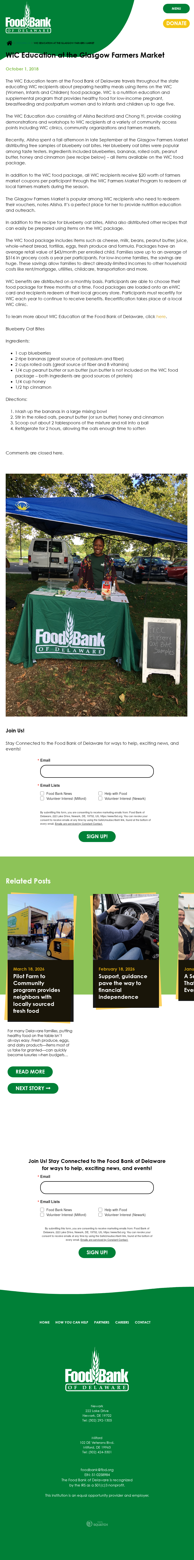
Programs (23, 43)
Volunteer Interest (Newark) (125, 798)
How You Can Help (71, 1322)
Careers (122, 1322)
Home (44, 1322)
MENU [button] (176, 8)
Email (45, 760)
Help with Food (116, 794)
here (161, 316)
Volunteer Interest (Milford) (66, 798)
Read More (30, 1058)
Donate (176, 23)
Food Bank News (59, 794)
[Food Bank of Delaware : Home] (28, 17)
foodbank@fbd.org (97, 1469)
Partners (101, 1322)
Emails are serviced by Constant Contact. (79, 823)
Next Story (31, 1074)
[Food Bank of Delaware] (97, 1368)
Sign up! (97, 836)
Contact (142, 1322)
